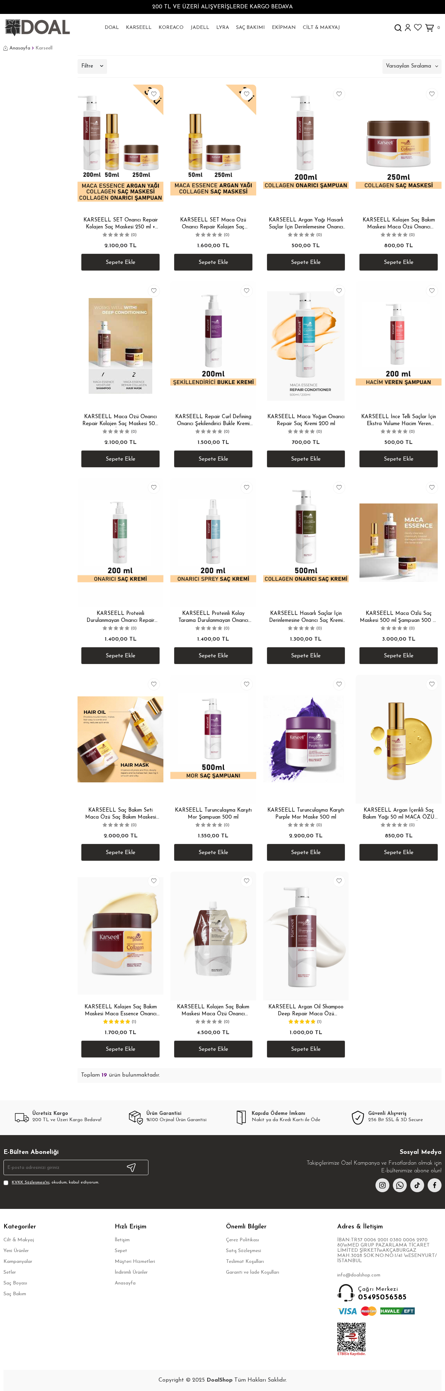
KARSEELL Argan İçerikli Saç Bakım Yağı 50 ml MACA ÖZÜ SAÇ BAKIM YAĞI (399, 814)
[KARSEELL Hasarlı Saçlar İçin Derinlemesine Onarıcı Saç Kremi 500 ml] (306, 542)
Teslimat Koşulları (245, 1261)
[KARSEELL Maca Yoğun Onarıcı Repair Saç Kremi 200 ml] (306, 345)
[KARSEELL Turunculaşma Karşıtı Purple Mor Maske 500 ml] (306, 739)
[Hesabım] (408, 27)
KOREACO (171, 27)
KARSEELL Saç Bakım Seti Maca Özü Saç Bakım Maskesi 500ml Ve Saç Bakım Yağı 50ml (120, 814)
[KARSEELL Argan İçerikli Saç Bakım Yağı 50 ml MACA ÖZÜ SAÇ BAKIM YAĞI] (399, 739)
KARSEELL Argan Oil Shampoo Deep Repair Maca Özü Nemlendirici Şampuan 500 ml (305, 1011)
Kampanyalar (17, 1261)
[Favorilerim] (418, 27)
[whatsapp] (400, 1185)
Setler (9, 1272)
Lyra (222, 27)
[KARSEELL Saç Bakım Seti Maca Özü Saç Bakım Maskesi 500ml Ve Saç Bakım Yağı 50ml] (120, 739)
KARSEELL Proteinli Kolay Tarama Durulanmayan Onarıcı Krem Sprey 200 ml (213, 617)
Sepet (121, 1250)
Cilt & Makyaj (321, 27)
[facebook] (435, 1185)
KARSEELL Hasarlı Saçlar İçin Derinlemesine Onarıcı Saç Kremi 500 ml (306, 617)
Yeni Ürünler (16, 1250)
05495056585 (382, 1294)
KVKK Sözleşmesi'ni (30, 1182)
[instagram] (382, 1185)
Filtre (87, 66)
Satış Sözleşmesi (243, 1250)
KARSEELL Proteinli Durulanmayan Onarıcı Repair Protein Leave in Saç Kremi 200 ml (120, 617)
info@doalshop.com (358, 1275)
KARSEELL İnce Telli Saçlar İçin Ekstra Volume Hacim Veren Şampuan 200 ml (398, 420)
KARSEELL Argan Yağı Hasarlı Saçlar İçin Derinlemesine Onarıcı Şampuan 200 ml (306, 224)
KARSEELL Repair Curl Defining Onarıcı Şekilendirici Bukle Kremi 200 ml (213, 420)
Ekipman (284, 27)
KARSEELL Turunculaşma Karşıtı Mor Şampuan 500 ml (213, 814)
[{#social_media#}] (417, 1185)
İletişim (122, 1240)
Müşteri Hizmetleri (135, 1261)
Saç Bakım (14, 1294)
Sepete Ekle (120, 262)
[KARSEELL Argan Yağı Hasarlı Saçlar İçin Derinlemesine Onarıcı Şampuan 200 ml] (306, 149)
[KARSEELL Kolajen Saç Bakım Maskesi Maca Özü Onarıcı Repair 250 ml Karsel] (399, 149)
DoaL (112, 27)
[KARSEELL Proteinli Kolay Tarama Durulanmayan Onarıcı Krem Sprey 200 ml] (213, 542)
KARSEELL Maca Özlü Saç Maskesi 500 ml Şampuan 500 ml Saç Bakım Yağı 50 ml (399, 617)
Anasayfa (19, 48)
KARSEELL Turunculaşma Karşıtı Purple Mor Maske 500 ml (305, 814)
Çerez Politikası (242, 1240)
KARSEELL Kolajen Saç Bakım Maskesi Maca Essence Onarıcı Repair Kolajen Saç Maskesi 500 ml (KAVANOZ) (120, 1011)
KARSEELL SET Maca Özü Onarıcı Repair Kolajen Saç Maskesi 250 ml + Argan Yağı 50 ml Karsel (213, 224)
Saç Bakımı (250, 27)
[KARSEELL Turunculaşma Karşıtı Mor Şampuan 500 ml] (213, 739)
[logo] (37, 27)
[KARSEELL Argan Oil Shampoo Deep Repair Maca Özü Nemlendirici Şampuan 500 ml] (306, 936)
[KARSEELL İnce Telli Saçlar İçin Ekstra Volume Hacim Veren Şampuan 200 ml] (399, 345)
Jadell (200, 27)
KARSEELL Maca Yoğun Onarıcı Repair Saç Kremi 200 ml (306, 420)
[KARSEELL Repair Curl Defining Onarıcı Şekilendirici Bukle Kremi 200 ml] (213, 345)
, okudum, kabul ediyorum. (55, 1182)
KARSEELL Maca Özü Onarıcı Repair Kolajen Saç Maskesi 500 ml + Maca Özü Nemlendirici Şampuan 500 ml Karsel (120, 420)
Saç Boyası (15, 1283)
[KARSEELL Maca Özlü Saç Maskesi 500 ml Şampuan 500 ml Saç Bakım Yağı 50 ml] (399, 542)
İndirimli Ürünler (131, 1272)
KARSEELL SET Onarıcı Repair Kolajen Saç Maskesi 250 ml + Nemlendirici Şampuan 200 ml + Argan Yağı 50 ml (120, 224)
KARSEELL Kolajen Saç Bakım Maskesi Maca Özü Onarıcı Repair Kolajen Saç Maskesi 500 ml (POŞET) (213, 1011)
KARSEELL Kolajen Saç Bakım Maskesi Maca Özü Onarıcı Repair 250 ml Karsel (399, 224)
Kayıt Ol (131, 1167)
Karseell (139, 27)
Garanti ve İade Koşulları (252, 1272)
